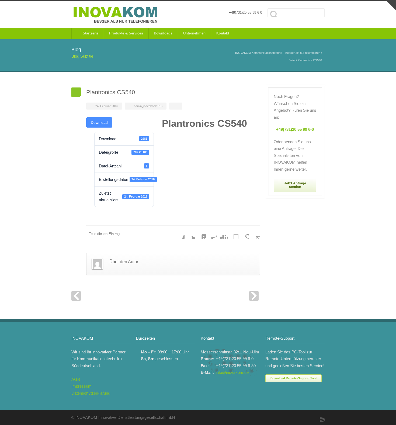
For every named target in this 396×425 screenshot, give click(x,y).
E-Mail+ (254, 233)
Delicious (233, 233)
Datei (292, 60)
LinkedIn (200, 233)
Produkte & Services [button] (126, 33)
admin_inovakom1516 (148, 106)
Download (99, 122)
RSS (319, 416)
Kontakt (222, 33)
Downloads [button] (163, 33)
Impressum (81, 386)
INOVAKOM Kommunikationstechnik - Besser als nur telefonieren (277, 52)
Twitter (190, 233)
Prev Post (76, 296)
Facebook (179, 233)
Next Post (254, 296)
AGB (75, 379)
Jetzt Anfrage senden (295, 185)
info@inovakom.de (232, 372)
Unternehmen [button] (194, 33)
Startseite (89, 33)
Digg (222, 233)
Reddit (211, 233)
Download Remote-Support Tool (293, 378)
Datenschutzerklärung (90, 393)
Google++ (243, 233)
